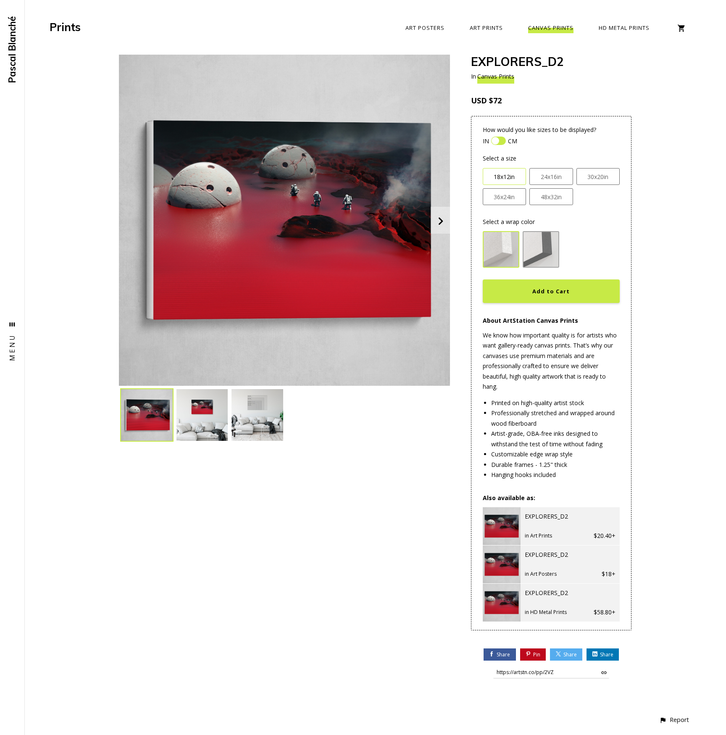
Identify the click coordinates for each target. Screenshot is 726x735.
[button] (674, 719)
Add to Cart (551, 291)
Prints (65, 27)
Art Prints (486, 28)
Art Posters (425, 28)
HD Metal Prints (624, 28)
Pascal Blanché (12, 49)
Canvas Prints (550, 28)
